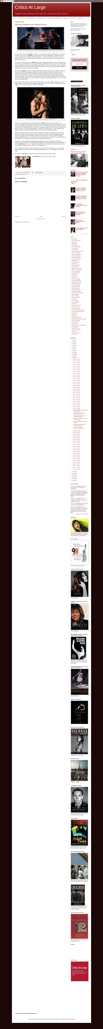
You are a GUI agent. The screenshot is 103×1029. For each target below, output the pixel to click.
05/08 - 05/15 (76, 437)
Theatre (25, 174)
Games (73, 277)
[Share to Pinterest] (41, 172)
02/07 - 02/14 (76, 460)
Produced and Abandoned (77, 311)
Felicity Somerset (75, 329)
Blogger (73, 1019)
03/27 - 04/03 (76, 448)
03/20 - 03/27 (76, 449)
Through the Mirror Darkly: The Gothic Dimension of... (79, 413)
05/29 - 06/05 (76, 432)
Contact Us (72, 17)
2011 (73, 478)
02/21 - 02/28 (76, 456)
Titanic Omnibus (75, 320)
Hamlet (33, 143)
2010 (73, 480)
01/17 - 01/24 (76, 465)
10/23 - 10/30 (76, 375)
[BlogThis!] (37, 172)
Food (73, 314)
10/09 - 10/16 (76, 378)
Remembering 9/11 (76, 317)
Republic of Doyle (32, 72)
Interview (74, 260)
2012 (73, 476)
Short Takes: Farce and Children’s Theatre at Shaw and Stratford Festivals (82, 173)
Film (73, 239)
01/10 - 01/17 (76, 467)
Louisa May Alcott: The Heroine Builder (82, 228)
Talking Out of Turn (76, 282)
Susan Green (74, 271)
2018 (73, 354)
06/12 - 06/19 (76, 408)
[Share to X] (38, 172)
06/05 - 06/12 (76, 430)
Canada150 (74, 294)
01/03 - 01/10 (76, 469)
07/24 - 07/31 (76, 397)
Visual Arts (74, 266)
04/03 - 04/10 (76, 446)
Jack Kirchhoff (21, 174)
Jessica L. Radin (75, 305)
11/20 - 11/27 (76, 368)
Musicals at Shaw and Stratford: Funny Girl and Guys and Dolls (81, 197)
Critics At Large (30, 7)
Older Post (64, 216)
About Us (65, 17)
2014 (73, 473)
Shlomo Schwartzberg (76, 251)
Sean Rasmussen (75, 332)
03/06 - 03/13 (76, 453)
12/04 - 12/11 (76, 364)
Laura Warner (75, 286)
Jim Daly (73, 334)
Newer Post (17, 216)
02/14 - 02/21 (76, 458)
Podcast (73, 274)
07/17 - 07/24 (76, 399)
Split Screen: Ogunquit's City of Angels (80, 221)
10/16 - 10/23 (76, 376)
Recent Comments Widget (83, 514)
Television (74, 248)
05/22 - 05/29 (76, 434)
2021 (73, 348)
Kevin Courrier (75, 246)
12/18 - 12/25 (76, 360)
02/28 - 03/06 (76, 455)
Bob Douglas (74, 265)
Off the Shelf (74, 295)
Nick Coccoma (75, 285)
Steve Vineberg (75, 240)
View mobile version (40, 218)
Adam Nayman (75, 328)
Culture (73, 249)
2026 (73, 339)
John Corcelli (74, 252)
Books (73, 242)
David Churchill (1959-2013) (54, 17)
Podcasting (74, 323)
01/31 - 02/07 (76, 462)
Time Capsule (75, 322)
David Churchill (75, 259)
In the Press (22, 17)
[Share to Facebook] (40, 172)
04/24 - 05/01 (76, 441)
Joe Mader (74, 300)
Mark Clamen (74, 262)
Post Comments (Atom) (25, 222)
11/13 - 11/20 (76, 369)
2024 (73, 343)
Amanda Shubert (75, 291)
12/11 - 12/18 (76, 362)
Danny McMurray (75, 283)
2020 (73, 350)
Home (15, 17)
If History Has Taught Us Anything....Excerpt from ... (79, 428)
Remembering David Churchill (78, 319)
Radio (73, 331)
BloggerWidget (85, 233)
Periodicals (74, 306)
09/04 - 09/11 (76, 387)
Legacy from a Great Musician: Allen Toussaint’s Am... (80, 419)
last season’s (28, 143)
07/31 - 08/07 (76, 396)
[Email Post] (32, 172)
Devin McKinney (75, 280)
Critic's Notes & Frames (76, 292)
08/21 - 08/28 (76, 390)
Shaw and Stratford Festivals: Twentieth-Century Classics (81, 189)
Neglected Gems (75, 268)
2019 (73, 352)
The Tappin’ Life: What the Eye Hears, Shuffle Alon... (79, 425)
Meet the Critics (41, 17)
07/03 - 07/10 (76, 403)
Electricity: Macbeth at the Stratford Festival (31, 24)
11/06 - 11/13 (76, 371)
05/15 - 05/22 (76, 435)
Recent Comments (31, 17)
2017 (73, 355)
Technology (74, 326)
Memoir (73, 303)
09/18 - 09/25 (76, 383)
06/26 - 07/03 (76, 405)
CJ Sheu (73, 275)
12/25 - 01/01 (76, 359)
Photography (74, 288)
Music (73, 243)
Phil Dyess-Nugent (76, 269)
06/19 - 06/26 (76, 406)
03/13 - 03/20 (76, 451)
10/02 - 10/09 (76, 380)
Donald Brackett (75, 257)
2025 (73, 341)
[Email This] (35, 172)
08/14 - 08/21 (76, 392)
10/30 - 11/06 (76, 373)
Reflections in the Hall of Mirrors (78, 325)
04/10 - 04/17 (76, 444)
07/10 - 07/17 (76, 401)
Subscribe (80, 17)
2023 (73, 345)
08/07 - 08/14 (76, 394)
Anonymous (73, 486)
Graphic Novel (75, 297)
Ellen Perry (74, 315)
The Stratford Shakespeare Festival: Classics (81, 205)
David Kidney (74, 272)
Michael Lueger (75, 279)
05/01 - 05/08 (76, 439)
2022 (73, 347)
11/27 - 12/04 (76, 366)
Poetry (73, 299)
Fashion (73, 312)
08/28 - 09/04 (76, 389)
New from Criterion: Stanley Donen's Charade (81, 213)
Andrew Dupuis (75, 308)
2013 (73, 475)
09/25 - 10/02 (76, 382)
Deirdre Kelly (74, 255)
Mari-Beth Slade (75, 289)
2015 (73, 471)
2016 (73, 357)
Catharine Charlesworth (77, 309)
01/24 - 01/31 (76, 464)
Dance (73, 263)
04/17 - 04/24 (76, 442)
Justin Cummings (75, 254)
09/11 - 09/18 (76, 385)
